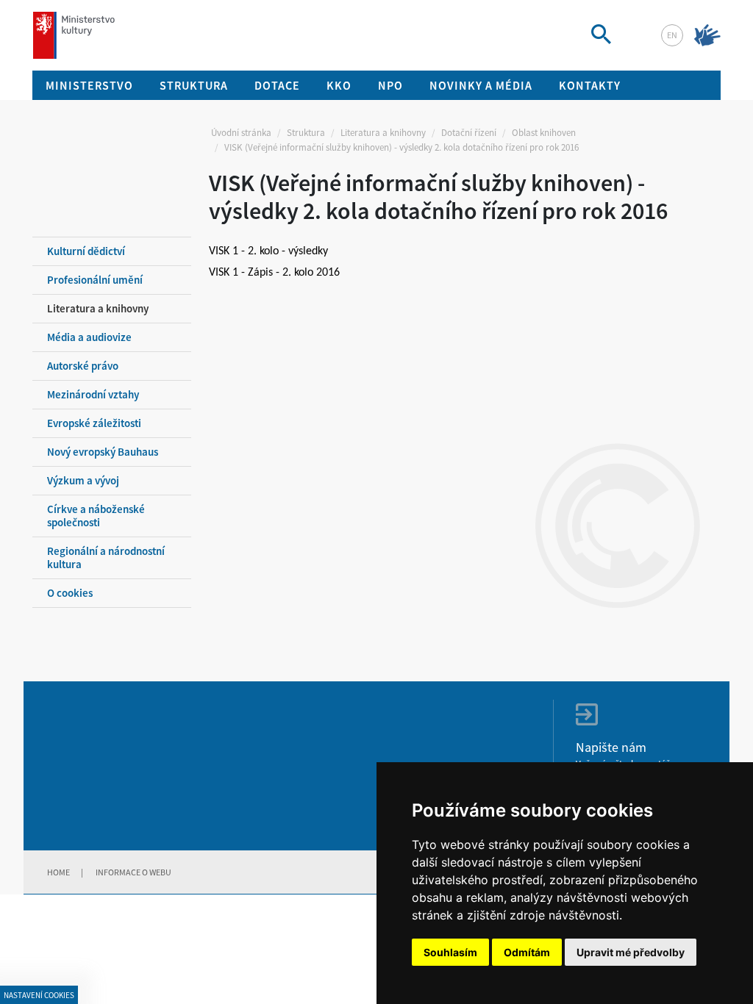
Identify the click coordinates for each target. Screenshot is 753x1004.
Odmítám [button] (527, 952)
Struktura (306, 132)
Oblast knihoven (544, 132)
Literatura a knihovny (383, 132)
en (672, 34)
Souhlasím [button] (450, 952)
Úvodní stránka (241, 132)
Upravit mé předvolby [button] (631, 952)
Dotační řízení (468, 132)
